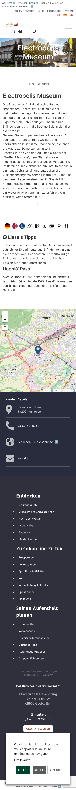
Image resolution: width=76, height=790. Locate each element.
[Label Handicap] (22, 226)
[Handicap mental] (37, 226)
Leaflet (48, 390)
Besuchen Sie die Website (37, 442)
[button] (14, 32)
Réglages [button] (55, 770)
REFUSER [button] (39, 770)
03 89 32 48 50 (28, 425)
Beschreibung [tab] (39, 84)
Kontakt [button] (22, 458)
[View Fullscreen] (5, 327)
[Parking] (59, 226)
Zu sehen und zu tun (39, 548)
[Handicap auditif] (29, 226)
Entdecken (28, 495)
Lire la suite (22, 760)
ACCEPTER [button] (24, 770)
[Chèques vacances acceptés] (51, 226)
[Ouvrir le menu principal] (68, 25)
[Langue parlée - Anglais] (15, 226)
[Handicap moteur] (44, 226)
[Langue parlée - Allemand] (7, 226)
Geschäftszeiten (38, 728)
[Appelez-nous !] (35, 31)
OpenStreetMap (66, 390)
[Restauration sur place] (66, 226)
